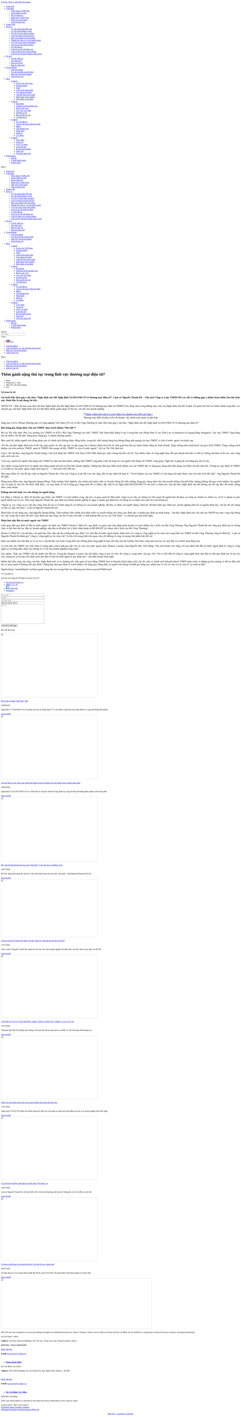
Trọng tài (19, 142)
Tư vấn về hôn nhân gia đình (22, 33)
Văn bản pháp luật (23, 153)
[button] (120, 167)
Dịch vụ (9, 27)
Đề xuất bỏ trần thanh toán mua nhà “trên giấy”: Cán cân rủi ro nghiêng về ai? (32, 865)
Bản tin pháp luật (18, 65)
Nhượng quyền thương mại (27, 106)
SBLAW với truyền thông (21, 74)
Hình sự (19, 133)
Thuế (18, 88)
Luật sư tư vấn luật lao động (22, 45)
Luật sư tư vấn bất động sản (22, 49)
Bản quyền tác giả (23, 115)
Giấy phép (20, 140)
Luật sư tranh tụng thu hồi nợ (22, 36)
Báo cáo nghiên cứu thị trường (23, 38)
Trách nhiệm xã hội (18, 13)
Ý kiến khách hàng (18, 160)
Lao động (20, 135)
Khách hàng (11, 156)
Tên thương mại (22, 129)
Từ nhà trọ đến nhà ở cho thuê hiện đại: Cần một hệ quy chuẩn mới (27, 1264)
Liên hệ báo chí (17, 76)
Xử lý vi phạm (22, 144)
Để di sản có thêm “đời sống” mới (14, 701)
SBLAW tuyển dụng (19, 20)
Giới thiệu (10, 9)
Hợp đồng (20, 104)
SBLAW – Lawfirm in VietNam (120, 1414)
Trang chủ (10, 6)
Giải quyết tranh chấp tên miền (28, 124)
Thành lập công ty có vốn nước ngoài (26, 40)
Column (14, 81)
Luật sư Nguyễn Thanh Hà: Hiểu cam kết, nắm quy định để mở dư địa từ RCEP (33, 941)
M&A (18, 126)
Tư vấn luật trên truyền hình (22, 72)
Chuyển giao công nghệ (25, 95)
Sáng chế (19, 151)
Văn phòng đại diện (24, 92)
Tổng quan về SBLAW (20, 11)
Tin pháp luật (16, 61)
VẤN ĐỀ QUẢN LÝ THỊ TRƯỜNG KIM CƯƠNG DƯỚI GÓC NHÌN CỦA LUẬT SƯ (37, 1022)
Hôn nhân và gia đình (24, 99)
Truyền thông (11, 67)
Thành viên (10, 24)
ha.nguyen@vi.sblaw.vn (16, 1354)
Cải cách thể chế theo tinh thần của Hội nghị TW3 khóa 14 (24, 1183)
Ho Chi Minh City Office (16, 1392)
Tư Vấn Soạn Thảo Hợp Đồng (23, 43)
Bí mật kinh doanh (23, 149)
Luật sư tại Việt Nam (24, 83)
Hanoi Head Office (14, 1362)
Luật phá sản (21, 147)
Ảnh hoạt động (17, 70)
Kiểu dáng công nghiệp (25, 97)
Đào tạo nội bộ (17, 63)
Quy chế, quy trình (23, 110)
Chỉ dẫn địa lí (21, 117)
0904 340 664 (6, 1349)
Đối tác (14, 158)
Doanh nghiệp (21, 86)
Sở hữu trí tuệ (21, 113)
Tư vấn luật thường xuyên (21, 31)
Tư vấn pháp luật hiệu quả (21, 29)
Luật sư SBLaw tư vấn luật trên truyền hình (23, 348)
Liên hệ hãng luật (18, 22)
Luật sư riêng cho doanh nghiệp (23, 52)
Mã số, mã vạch (22, 108)
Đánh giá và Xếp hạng (20, 18)
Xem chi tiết (6, 714)
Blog (8, 79)
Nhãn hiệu (20, 131)
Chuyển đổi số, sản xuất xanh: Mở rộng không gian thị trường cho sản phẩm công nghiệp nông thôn (40, 783)
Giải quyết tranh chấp (24, 90)
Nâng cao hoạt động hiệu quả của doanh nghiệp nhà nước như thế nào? (29, 1102)
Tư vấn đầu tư (16, 47)
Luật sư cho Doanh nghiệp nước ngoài (26, 54)
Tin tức (9, 56)
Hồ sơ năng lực (17, 15)
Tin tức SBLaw (17, 58)
